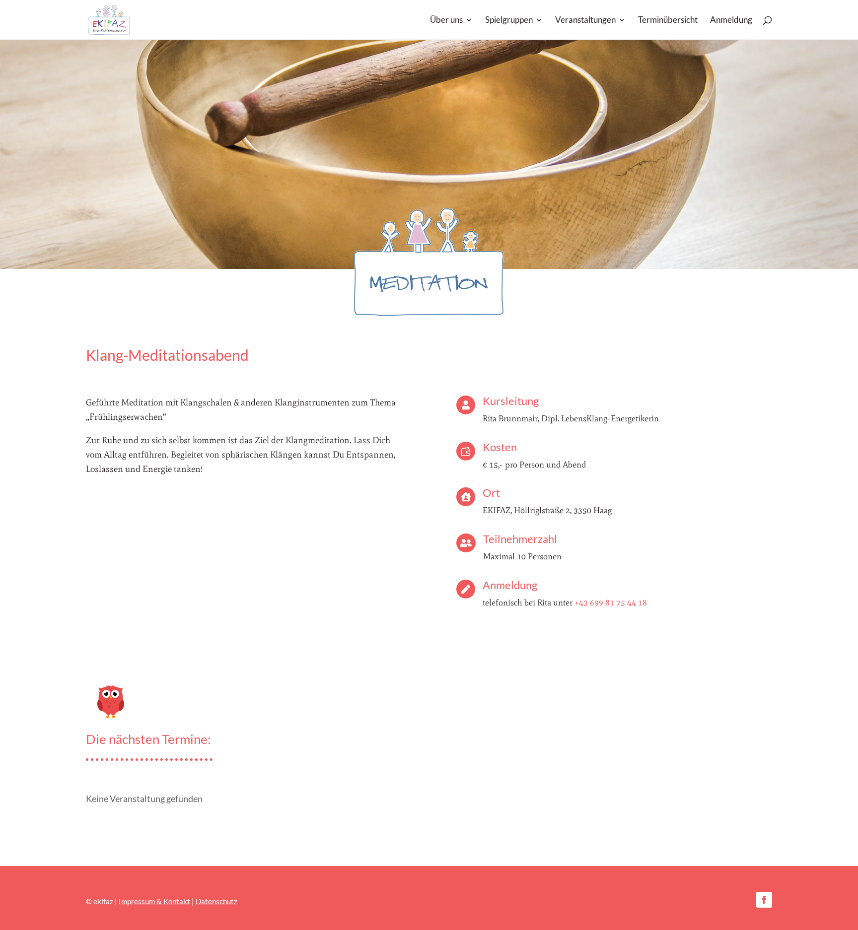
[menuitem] (451, 28)
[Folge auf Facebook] (764, 900)
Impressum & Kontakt (154, 901)
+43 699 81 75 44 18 (610, 602)
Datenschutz (216, 901)
